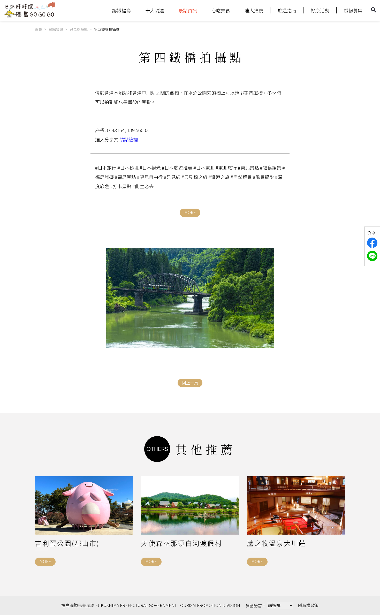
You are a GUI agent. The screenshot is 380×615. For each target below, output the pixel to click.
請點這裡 (128, 139)
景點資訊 (187, 10)
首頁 (38, 29)
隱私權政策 (308, 605)
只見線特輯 (79, 29)
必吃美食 (220, 10)
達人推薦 (254, 10)
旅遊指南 (287, 10)
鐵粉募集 (353, 10)
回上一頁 (190, 382)
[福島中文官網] (30, 16)
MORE (190, 212)
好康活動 (320, 10)
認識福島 (121, 10)
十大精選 (154, 10)
